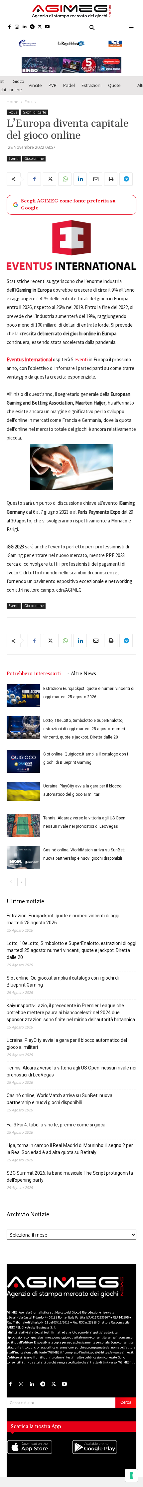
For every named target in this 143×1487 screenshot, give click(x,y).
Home (12, 102)
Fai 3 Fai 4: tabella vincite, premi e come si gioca (56, 1124)
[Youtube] (47, 27)
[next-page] (21, 882)
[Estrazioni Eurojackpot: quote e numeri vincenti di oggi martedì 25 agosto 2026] (23, 695)
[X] (40, 27)
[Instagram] (17, 27)
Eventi (14, 158)
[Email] (95, 179)
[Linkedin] (25, 27)
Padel (69, 85)
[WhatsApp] (65, 179)
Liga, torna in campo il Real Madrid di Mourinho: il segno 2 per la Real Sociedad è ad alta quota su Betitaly (70, 1149)
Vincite (35, 85)
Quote (114, 85)
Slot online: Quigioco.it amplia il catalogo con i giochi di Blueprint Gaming (63, 981)
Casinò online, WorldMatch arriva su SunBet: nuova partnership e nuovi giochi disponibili (59, 1099)
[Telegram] (32, 27)
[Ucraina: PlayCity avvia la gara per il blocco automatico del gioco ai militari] (23, 791)
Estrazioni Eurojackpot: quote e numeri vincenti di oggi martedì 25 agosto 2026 (63, 919)
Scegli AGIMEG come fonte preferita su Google (68, 204)
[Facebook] (9, 27)
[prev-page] (11, 882)
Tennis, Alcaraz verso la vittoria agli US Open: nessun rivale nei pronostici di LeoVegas (71, 1071)
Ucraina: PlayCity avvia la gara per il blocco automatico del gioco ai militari (67, 1044)
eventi (81, 359)
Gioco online (16, 85)
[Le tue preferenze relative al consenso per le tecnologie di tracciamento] (131, 1475)
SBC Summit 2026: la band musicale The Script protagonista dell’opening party (70, 1176)
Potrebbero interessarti (34, 674)
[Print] (110, 179)
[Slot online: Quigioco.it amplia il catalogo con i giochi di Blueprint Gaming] (23, 761)
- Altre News (82, 674)
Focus (30, 102)
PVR (53, 85)
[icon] (39, 1453)
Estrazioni (91, 85)
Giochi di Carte (34, 112)
